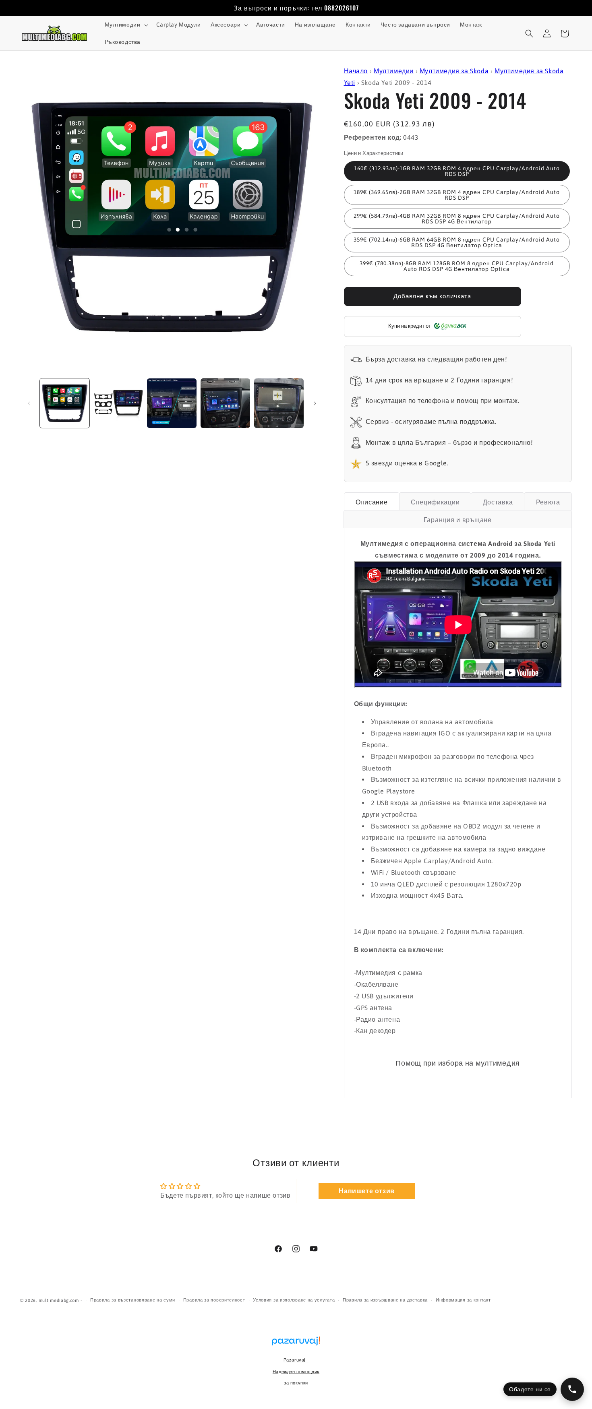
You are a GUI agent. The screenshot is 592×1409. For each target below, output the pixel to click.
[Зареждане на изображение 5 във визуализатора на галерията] (279, 403)
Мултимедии (394, 70)
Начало (356, 70)
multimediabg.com (59, 1300)
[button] (125, 24)
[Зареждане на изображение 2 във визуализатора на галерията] (118, 403)
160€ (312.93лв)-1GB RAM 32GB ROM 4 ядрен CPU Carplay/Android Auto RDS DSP (457, 171)
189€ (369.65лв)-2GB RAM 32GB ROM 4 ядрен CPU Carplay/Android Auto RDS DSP (457, 195)
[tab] (371, 501)
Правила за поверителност (214, 1299)
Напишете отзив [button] (366, 1190)
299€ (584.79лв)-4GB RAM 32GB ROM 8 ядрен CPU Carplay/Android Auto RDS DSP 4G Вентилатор (457, 219)
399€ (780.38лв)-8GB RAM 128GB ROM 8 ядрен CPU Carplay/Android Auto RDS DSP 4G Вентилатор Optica (457, 266)
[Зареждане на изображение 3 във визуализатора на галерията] (172, 403)
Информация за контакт (463, 1299)
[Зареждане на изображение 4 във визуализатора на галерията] (225, 403)
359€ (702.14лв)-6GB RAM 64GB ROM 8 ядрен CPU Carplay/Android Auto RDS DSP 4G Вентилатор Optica (457, 242)
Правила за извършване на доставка (385, 1299)
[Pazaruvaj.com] (296, 1345)
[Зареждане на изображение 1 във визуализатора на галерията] (64, 403)
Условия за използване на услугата (294, 1299)
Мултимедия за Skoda (454, 70)
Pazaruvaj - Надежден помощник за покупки (296, 1371)
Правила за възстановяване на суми (132, 1299)
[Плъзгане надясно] (315, 403)
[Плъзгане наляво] (29, 403)
